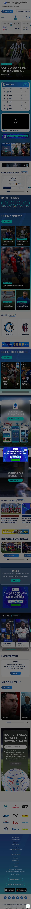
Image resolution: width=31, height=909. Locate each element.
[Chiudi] (25, 450)
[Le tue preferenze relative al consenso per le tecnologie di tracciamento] (28, 906)
